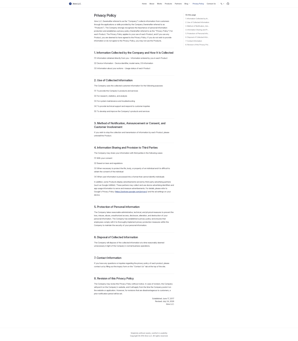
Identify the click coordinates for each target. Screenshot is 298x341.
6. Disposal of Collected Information (197, 37)
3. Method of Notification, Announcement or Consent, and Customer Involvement (197, 26)
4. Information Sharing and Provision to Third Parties (197, 30)
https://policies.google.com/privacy (131, 191)
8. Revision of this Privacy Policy (197, 45)
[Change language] (222, 3)
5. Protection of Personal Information (197, 33)
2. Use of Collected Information (197, 22)
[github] (228, 4)
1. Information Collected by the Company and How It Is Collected (197, 19)
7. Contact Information (193, 41)
